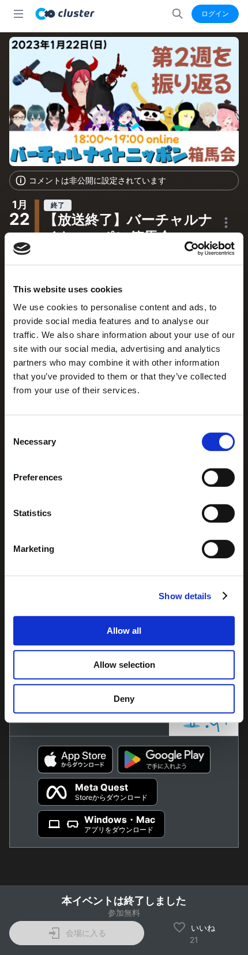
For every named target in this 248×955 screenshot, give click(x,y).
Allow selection (124, 665)
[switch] (218, 477)
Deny (124, 699)
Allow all (124, 631)
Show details (185, 596)
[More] (226, 222)
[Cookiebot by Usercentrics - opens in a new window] (184, 248)
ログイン (215, 13)
